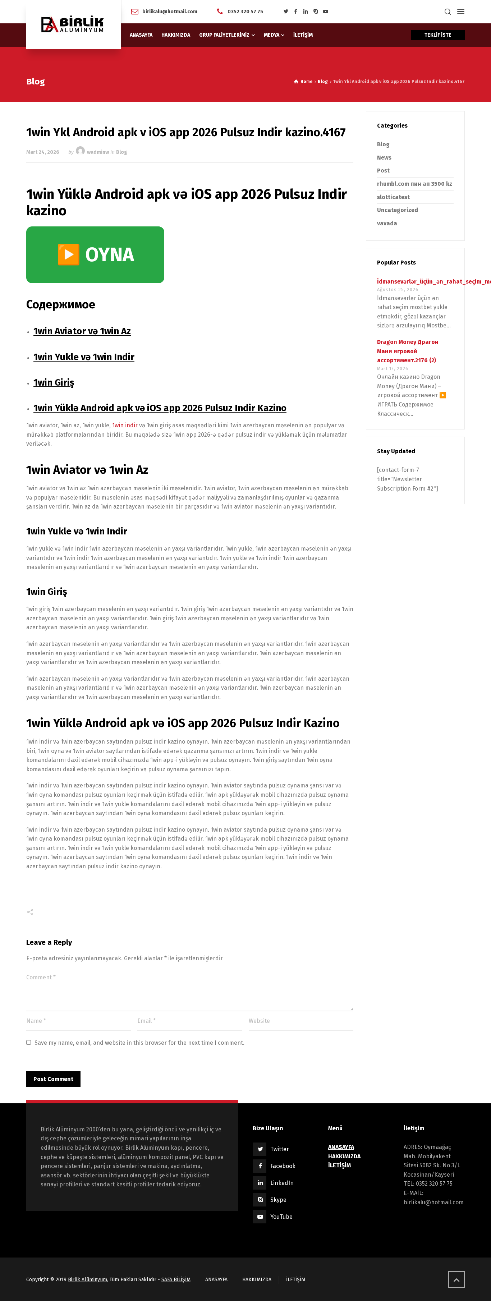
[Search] (448, 12)
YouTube (281, 1216)
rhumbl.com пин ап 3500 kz (414, 183)
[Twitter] (285, 12)
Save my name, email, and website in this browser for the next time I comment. (139, 1042)
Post (383, 170)
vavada (387, 223)
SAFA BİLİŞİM (176, 1280)
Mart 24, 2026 (42, 152)
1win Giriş (53, 382)
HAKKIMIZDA (256, 1280)
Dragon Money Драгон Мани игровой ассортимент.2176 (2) (408, 351)
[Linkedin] (305, 12)
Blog (121, 152)
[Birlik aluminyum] (74, 24)
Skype (278, 1199)
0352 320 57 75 (245, 11)
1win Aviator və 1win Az (82, 331)
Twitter (279, 1149)
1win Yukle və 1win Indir (83, 357)
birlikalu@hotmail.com (169, 11)
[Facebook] (295, 12)
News (384, 157)
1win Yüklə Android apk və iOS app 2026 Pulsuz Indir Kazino (159, 408)
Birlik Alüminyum (87, 1280)
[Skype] (315, 12)
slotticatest (393, 197)
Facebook (282, 1166)
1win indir (125, 425)
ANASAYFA (216, 1280)
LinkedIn (282, 1183)
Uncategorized (397, 210)
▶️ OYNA (95, 254)
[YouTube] (325, 12)
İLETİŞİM (295, 1280)
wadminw (98, 152)
